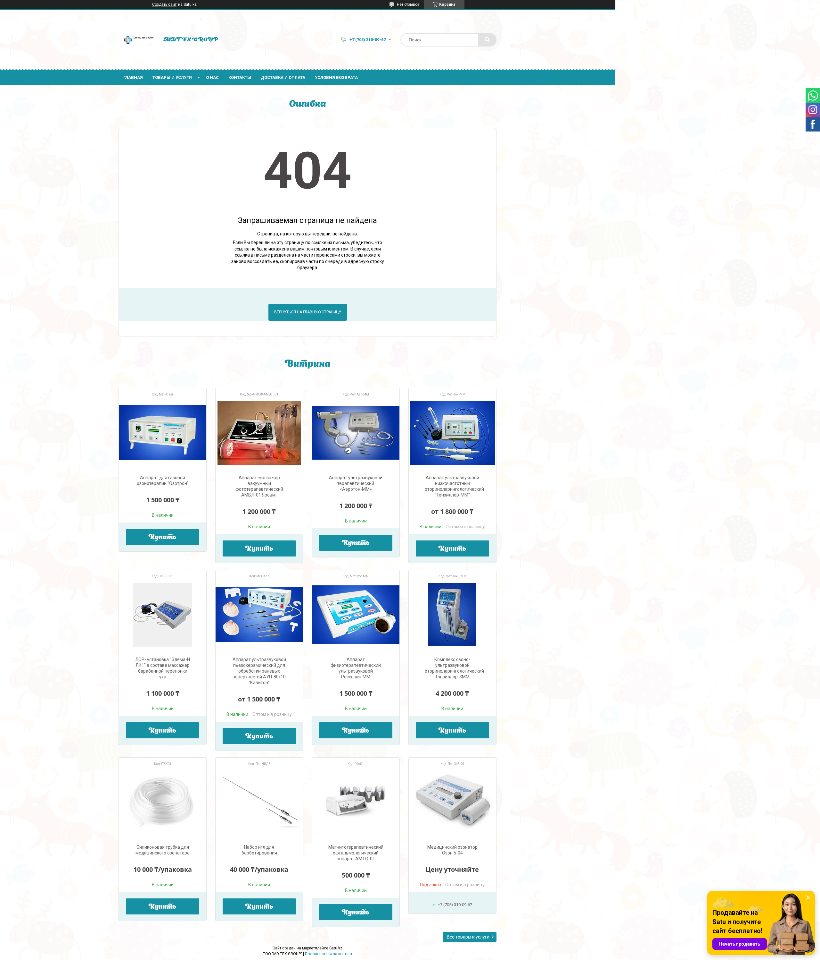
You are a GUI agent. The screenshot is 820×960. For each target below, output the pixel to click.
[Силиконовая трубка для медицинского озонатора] (162, 802)
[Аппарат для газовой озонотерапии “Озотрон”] (162, 433)
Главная (133, 77)
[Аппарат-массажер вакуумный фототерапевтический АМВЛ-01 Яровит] (259, 433)
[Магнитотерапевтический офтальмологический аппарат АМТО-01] (355, 802)
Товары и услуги (172, 77)
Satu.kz (335, 948)
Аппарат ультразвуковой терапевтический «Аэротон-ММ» (355, 483)
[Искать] (487, 40)
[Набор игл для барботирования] (259, 802)
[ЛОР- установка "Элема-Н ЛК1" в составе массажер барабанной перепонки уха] (162, 614)
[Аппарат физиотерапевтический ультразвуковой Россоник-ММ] (355, 614)
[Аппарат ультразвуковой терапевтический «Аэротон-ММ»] (355, 433)
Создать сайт (164, 4)
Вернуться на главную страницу (307, 312)
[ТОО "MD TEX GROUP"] (138, 40)
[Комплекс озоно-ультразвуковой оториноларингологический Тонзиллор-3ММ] (452, 614)
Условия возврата (336, 77)
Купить (162, 537)
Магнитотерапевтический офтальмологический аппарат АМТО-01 (355, 853)
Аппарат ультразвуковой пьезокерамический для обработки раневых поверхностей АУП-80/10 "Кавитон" (259, 671)
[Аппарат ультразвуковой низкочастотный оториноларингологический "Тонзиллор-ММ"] (452, 433)
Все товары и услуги (468, 936)
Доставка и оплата (283, 77)
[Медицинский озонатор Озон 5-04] (452, 802)
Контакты (239, 77)
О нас (212, 77)
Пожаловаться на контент (328, 954)
